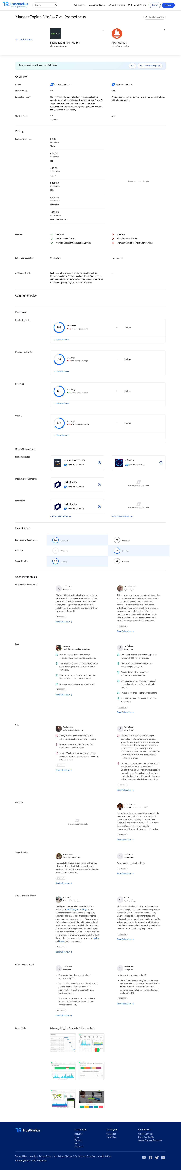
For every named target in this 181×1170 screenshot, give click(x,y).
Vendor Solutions (145, 1134)
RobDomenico (68, 727)
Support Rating (21, 561)
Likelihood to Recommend (26, 540)
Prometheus (119, 42)
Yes (132, 66)
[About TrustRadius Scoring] (52, 84)
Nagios (75, 910)
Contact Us (79, 1147)
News (77, 1143)
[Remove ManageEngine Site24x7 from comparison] (103, 29)
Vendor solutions (96, 5)
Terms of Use (21, 1156)
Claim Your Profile (146, 1137)
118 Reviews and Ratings (120, 46)
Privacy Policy (45, 1156)
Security (32, 1156)
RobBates (66, 646)
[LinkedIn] (163, 1157)
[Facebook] (150, 1157)
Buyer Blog (111, 1137)
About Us (78, 1134)
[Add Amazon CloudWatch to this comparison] (99, 462)
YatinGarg (127, 898)
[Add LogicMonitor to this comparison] (99, 484)
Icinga (84, 910)
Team (77, 1137)
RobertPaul (67, 898)
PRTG (69, 910)
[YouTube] (144, 1157)
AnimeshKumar (130, 805)
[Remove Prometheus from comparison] (164, 29)
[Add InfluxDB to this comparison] (160, 462)
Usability (19, 551)
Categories (78, 5)
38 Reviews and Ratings (58, 46)
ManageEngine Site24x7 (65, 42)
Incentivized (60, 616)
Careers (78, 1140)
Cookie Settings (104, 1156)
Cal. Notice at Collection (85, 1156)
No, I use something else (149, 66)
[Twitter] (157, 1157)
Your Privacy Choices (63, 1156)
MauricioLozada (130, 587)
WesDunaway (68, 854)
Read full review (63, 622)
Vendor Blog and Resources (150, 1140)
